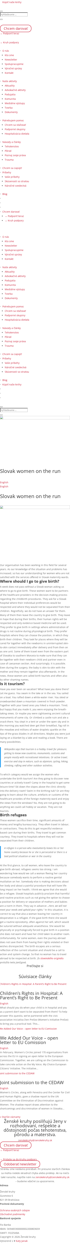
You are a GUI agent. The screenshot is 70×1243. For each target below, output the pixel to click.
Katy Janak (22, 1240)
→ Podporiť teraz (9, 33)
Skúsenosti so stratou (17, 181)
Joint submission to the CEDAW (32, 1082)
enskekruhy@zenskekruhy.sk (35, 1140)
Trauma (9, 159)
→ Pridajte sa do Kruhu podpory (18, 1159)
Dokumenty (11, 112)
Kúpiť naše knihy (11, 2)
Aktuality (10, 85)
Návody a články (11, 142)
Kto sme (9, 55)
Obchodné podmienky (12, 1214)
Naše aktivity (9, 81)
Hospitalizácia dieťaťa (17, 133)
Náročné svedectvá (15, 185)
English (4, 482)
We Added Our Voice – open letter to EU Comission (29, 1040)
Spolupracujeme (14, 64)
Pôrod (8, 150)
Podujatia (10, 94)
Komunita (10, 98)
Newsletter (11, 59)
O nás (5, 50)
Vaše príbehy (12, 176)
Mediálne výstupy (15, 103)
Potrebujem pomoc (13, 120)
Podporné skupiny (15, 129)
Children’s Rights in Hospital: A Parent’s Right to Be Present (31, 995)
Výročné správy (13, 68)
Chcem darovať (16, 28)
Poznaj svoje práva (15, 155)
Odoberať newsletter (20, 1164)
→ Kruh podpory (9, 42)
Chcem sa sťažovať (15, 124)
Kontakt (9, 72)
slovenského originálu (52, 958)
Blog (4, 194)
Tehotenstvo (12, 146)
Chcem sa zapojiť (12, 168)
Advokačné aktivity (15, 90)
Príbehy (6, 172)
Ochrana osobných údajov (15, 1210)
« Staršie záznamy (10, 1116)
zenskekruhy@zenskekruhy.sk (52, 1177)
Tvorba (9, 107)
